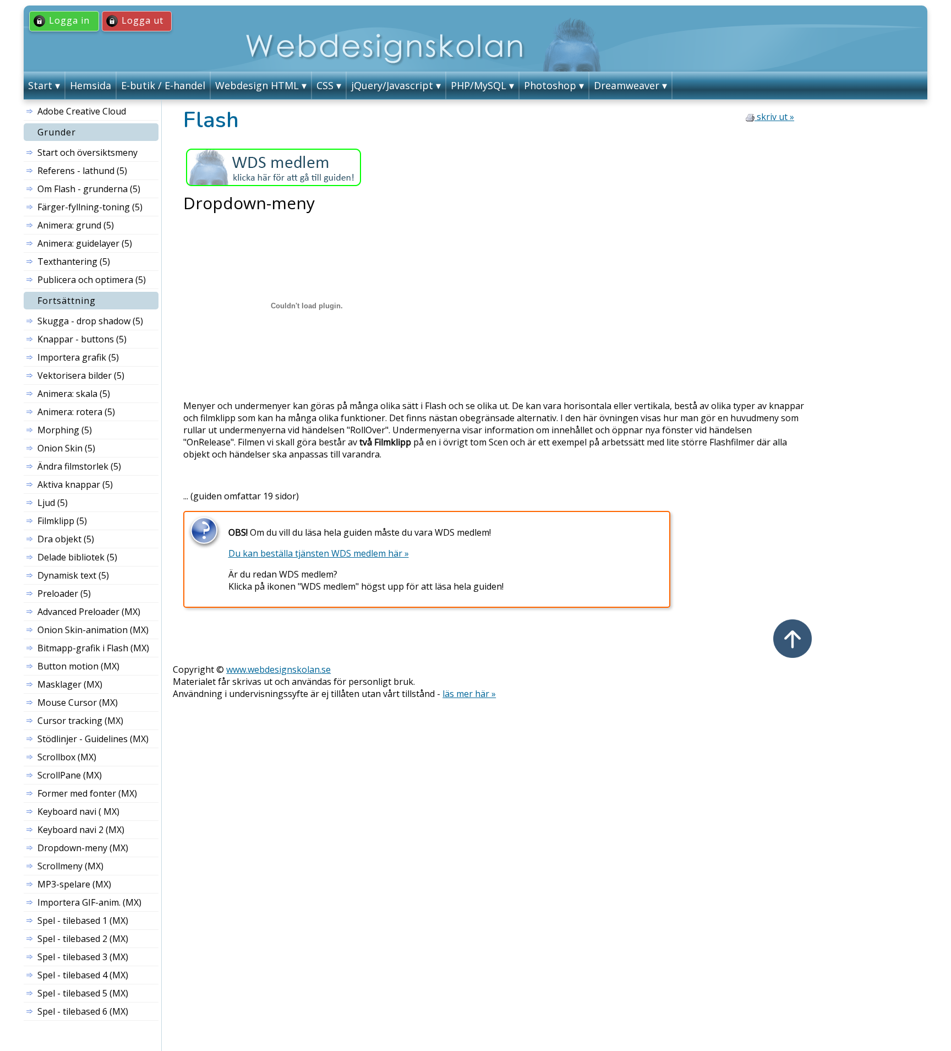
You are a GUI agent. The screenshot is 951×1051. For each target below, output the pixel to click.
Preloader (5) (64, 593)
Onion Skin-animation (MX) (93, 630)
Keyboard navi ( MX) (78, 811)
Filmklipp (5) (62, 521)
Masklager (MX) (69, 684)
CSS (325, 85)
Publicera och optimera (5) (91, 280)
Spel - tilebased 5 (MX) (82, 993)
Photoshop (550, 85)
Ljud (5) (52, 503)
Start (40, 85)
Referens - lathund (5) (82, 171)
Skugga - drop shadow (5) (90, 321)
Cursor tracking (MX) (80, 721)
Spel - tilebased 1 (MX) (82, 920)
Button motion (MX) (78, 666)
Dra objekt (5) (65, 539)
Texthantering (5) (73, 261)
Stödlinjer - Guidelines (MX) (93, 739)
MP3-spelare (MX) (74, 884)
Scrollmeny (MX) (70, 866)
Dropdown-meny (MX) (82, 848)
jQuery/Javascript (392, 85)
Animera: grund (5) (75, 225)
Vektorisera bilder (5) (80, 375)
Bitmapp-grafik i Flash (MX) (93, 648)
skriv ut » (774, 117)
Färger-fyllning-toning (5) (90, 207)
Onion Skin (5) (66, 448)
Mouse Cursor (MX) (77, 702)
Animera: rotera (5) (76, 412)
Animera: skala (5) (73, 394)
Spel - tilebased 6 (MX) (82, 1011)
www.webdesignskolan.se (278, 669)
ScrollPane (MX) (69, 775)
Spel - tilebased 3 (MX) (82, 957)
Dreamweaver (626, 85)
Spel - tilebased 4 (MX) (82, 975)
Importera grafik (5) (78, 357)
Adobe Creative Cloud (81, 111)
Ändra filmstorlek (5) (79, 466)
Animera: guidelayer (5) (84, 243)
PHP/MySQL (478, 85)
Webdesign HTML (257, 85)
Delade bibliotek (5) (77, 557)
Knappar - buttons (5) (82, 339)
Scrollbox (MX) (66, 757)
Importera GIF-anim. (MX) (89, 902)
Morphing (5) (64, 430)
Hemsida (90, 85)
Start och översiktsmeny (87, 152)
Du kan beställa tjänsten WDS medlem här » (318, 553)
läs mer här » (469, 694)
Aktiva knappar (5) (75, 484)
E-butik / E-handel (163, 85)
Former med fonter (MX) (87, 793)
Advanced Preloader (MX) (88, 612)
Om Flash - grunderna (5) (88, 189)
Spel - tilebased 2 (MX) (82, 939)
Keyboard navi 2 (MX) (80, 830)
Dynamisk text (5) (73, 575)
